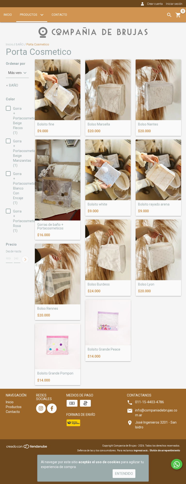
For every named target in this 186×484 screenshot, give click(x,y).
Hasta (17, 251)
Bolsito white (97, 204)
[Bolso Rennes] (57, 274)
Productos (29, 14)
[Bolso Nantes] (158, 89)
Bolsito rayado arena (154, 204)
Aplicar (25, 259)
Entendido (124, 474)
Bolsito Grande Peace (104, 349)
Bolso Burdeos (99, 284)
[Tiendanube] (27, 448)
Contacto (59, 14)
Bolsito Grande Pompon (55, 373)
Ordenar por (15, 64)
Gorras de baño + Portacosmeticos (50, 226)
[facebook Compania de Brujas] (52, 408)
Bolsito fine (45, 124)
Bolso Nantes (148, 124)
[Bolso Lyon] (158, 250)
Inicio (8, 14)
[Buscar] (169, 15)
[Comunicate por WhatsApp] (176, 464)
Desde (9, 251)
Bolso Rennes (47, 308)
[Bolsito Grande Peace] (108, 322)
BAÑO (20, 44)
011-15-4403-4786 (149, 402)
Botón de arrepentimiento (165, 450)
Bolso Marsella (99, 124)
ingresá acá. (141, 450)
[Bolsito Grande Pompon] (57, 346)
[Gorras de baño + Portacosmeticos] (57, 179)
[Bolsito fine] (57, 89)
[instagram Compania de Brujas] (41, 408)
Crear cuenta (155, 4)
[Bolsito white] (108, 169)
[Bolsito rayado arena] (158, 169)
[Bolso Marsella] (108, 89)
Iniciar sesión (174, 4)
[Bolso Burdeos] (108, 250)
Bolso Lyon (146, 284)
